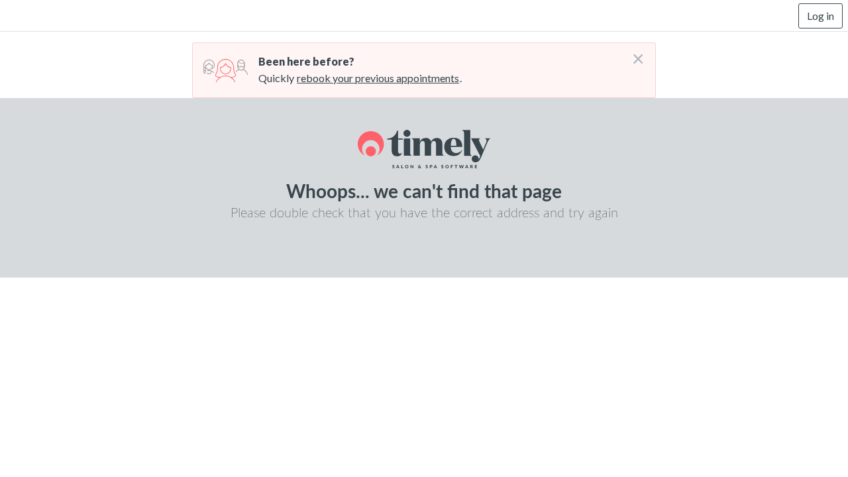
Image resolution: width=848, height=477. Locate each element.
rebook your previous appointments (378, 78)
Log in (820, 15)
